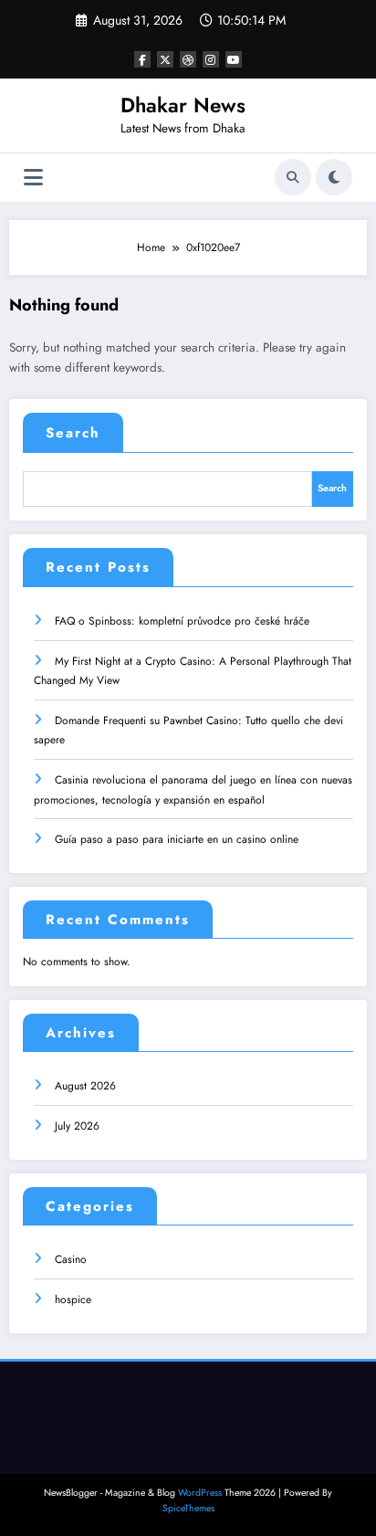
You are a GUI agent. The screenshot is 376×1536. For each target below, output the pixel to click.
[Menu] (33, 177)
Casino (71, 1259)
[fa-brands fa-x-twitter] (165, 59)
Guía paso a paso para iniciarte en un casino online (176, 839)
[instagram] (211, 59)
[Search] (293, 177)
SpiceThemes (188, 1508)
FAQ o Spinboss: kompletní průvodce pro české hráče (182, 621)
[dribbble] (188, 59)
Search (73, 433)
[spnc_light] (334, 177)
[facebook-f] (142, 59)
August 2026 (85, 1086)
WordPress (200, 1492)
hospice (73, 1299)
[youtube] (233, 59)
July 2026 (77, 1126)
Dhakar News (182, 105)
